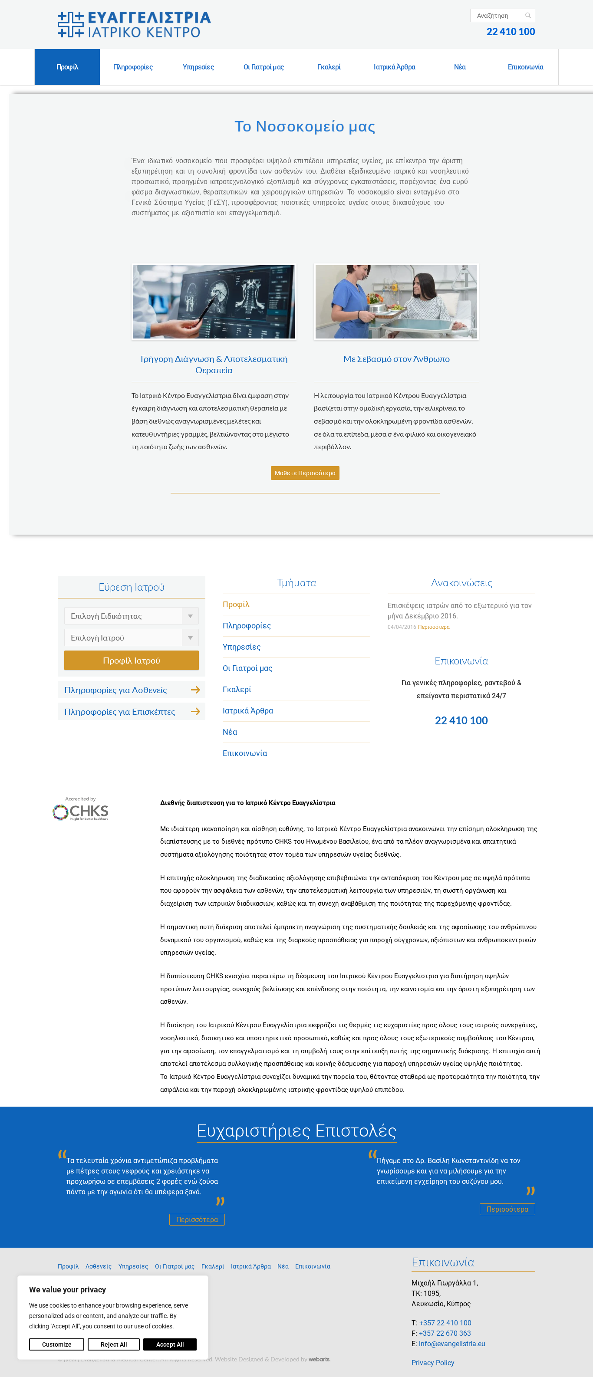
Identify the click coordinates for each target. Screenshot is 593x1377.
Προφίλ (67, 67)
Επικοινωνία (525, 67)
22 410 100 (511, 31)
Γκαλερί (328, 67)
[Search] (528, 15)
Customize (57, 1344)
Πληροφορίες (132, 67)
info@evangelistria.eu (452, 1344)
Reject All (114, 1344)
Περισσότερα (434, 627)
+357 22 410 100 (445, 1323)
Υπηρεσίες (198, 67)
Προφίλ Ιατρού (131, 660)
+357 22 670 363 (445, 1333)
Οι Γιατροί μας (263, 67)
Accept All (170, 1344)
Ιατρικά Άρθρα (394, 67)
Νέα (460, 67)
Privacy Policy (433, 1363)
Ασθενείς (99, 1266)
